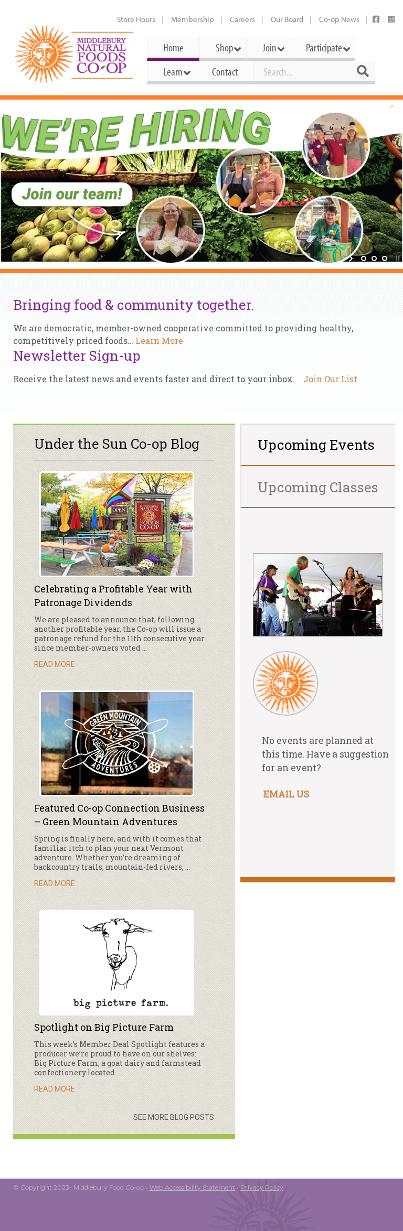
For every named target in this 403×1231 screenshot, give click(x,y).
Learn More (159, 340)
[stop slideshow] (396, 258)
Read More (54, 664)
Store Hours (136, 19)
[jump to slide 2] (374, 258)
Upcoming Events (316, 444)
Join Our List (330, 378)
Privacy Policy (261, 1187)
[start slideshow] (351, 258)
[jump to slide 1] (363, 258)
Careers (242, 19)
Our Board (287, 19)
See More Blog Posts (173, 1117)
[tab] (318, 445)
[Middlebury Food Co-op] (74, 54)
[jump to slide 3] (384, 258)
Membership (192, 19)
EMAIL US (286, 794)
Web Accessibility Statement (192, 1187)
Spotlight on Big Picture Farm (104, 1027)
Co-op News (339, 19)
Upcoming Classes (318, 487)
